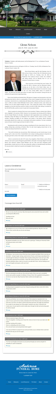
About (45, 29)
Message (7, 171)
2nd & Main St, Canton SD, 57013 (23, 37)
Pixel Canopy (29, 390)
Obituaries (18, 29)
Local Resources (28, 29)
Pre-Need (38, 29)
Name (6, 184)
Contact (28, 33)
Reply (8, 220)
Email (23, 184)
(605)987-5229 (38, 37)
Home (10, 29)
